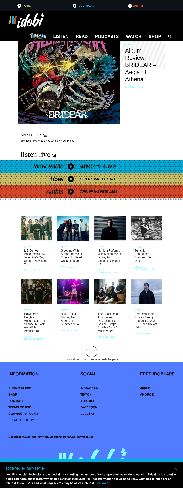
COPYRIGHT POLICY (23, 413)
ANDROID (147, 394)
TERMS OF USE (19, 407)
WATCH (134, 36)
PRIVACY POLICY (21, 420)
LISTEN (61, 36)
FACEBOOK (88, 407)
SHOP (155, 36)
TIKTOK (86, 394)
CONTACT (15, 401)
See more (102, 483)
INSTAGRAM (89, 388)
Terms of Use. (85, 436)
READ (82, 36)
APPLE (145, 388)
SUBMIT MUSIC (19, 388)
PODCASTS (107, 36)
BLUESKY (87, 413)
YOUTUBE (87, 401)
